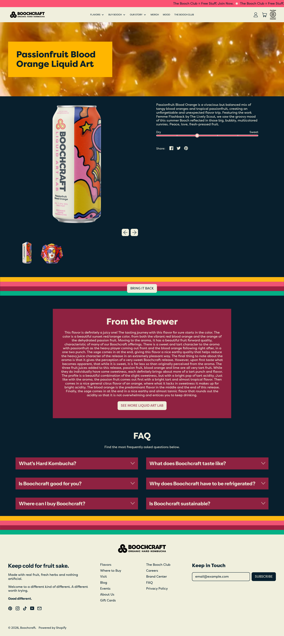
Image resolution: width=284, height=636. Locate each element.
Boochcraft (28, 627)
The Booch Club (184, 14)
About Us (107, 594)
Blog (103, 583)
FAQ (149, 583)
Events (105, 589)
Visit (103, 577)
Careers (152, 571)
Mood (166, 14)
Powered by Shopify (52, 627)
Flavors (105, 565)
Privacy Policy (157, 589)
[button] (27, 252)
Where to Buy (110, 571)
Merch (155, 14)
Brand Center (156, 577)
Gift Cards (108, 600)
